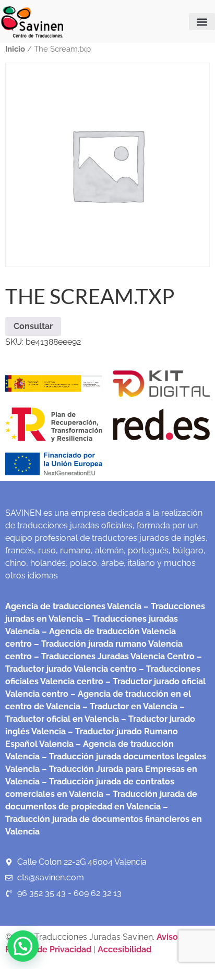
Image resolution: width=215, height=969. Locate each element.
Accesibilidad (124, 949)
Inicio (15, 48)
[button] (202, 21)
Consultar (33, 326)
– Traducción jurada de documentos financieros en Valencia (103, 819)
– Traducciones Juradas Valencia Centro (113, 656)
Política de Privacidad (48, 949)
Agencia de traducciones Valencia (73, 606)
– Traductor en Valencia (128, 706)
